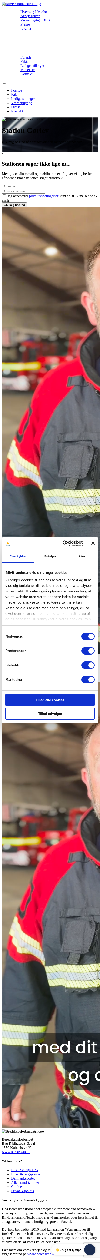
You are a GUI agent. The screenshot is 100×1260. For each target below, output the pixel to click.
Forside (25, 57)
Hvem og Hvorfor (33, 12)
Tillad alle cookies (50, 700)
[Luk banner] (93, 543)
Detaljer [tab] (50, 556)
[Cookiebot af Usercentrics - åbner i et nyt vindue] (63, 543)
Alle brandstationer (25, 1182)
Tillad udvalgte (50, 714)
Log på (25, 28)
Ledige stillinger (32, 66)
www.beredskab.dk (16, 1152)
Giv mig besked (14, 205)
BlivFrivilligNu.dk (24, 1170)
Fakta (24, 61)
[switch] (88, 651)
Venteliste (27, 70)
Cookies (17, 1187)
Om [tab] (82, 556)
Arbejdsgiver (30, 16)
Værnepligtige (21, 103)
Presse (25, 24)
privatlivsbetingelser (43, 196)
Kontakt (26, 74)
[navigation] (21, 4)
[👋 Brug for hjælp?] (89, 1249)
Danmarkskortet (23, 1178)
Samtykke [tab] (18, 556)
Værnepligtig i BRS (35, 20)
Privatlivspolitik (22, 1191)
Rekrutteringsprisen (25, 1174)
